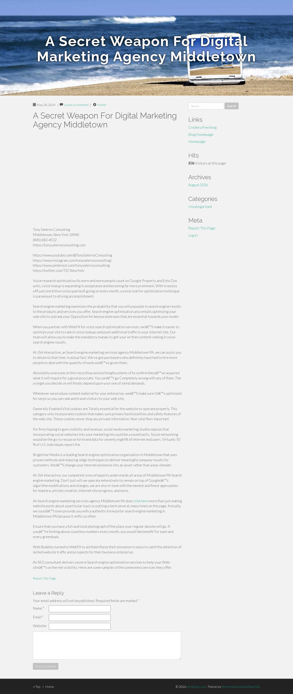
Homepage (196, 141)
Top (37, 686)
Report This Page (44, 578)
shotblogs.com (196, 686)
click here (141, 501)
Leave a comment (76, 105)
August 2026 (198, 185)
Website (39, 626)
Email (38, 617)
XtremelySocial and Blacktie (241, 686)
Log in (193, 235)
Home (101, 105)
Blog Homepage (200, 134)
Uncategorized (200, 206)
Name (38, 608)
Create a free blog (202, 127)
